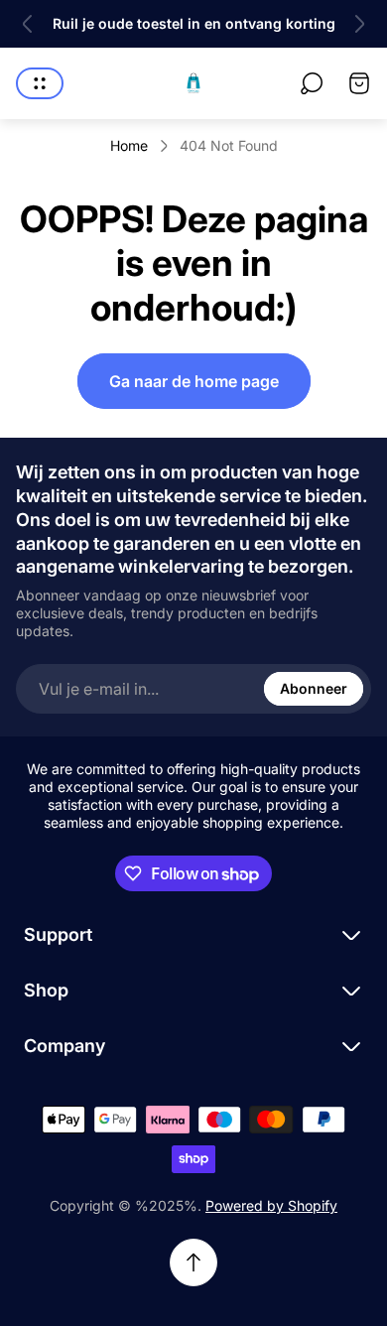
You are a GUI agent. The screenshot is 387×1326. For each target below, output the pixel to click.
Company (64, 1045)
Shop (46, 990)
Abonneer (313, 688)
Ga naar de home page (194, 381)
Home (129, 145)
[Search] (311, 83)
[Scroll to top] (193, 1262)
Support (58, 934)
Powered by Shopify (271, 1205)
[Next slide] (359, 24)
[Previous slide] (28, 24)
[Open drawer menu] (40, 83)
